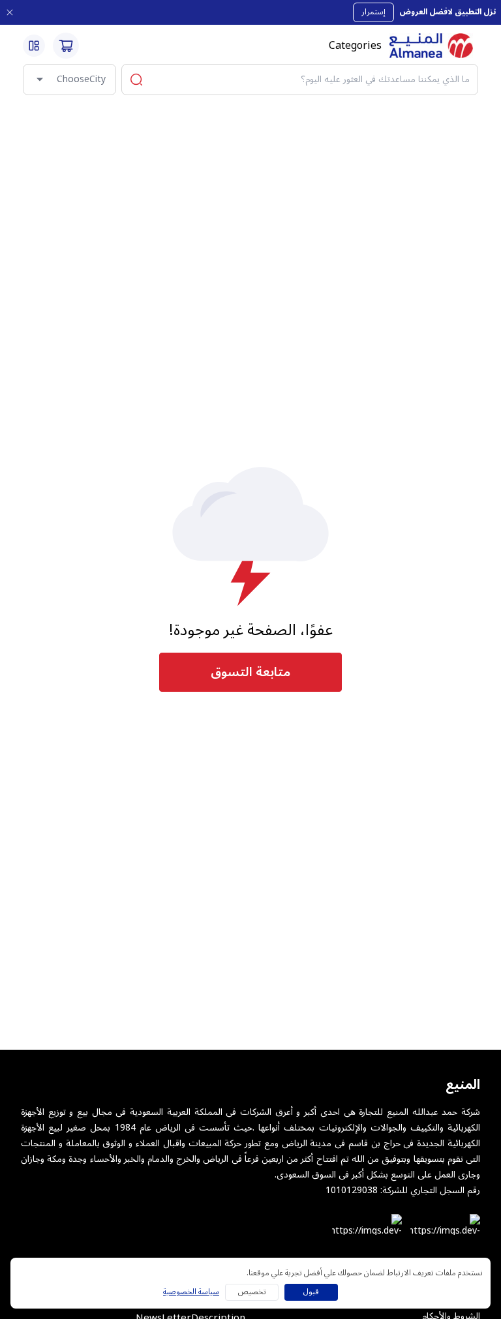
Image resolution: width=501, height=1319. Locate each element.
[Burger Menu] (34, 46)
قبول (311, 1292)
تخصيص (252, 1292)
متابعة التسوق (250, 672)
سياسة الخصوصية (191, 1292)
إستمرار (373, 12)
